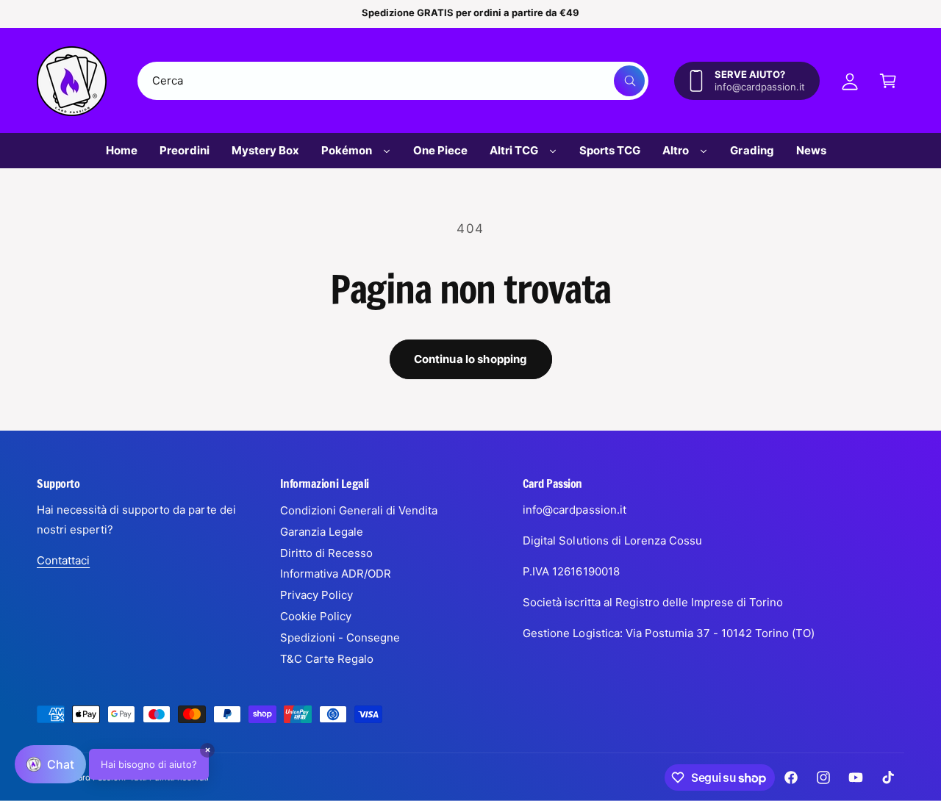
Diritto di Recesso (326, 553)
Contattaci (63, 560)
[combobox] (393, 81)
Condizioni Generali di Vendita (358, 510)
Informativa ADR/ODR (335, 574)
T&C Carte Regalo (326, 659)
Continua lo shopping (471, 359)
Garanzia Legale (321, 532)
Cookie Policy (315, 616)
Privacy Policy (316, 595)
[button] (888, 81)
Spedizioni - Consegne (340, 637)
